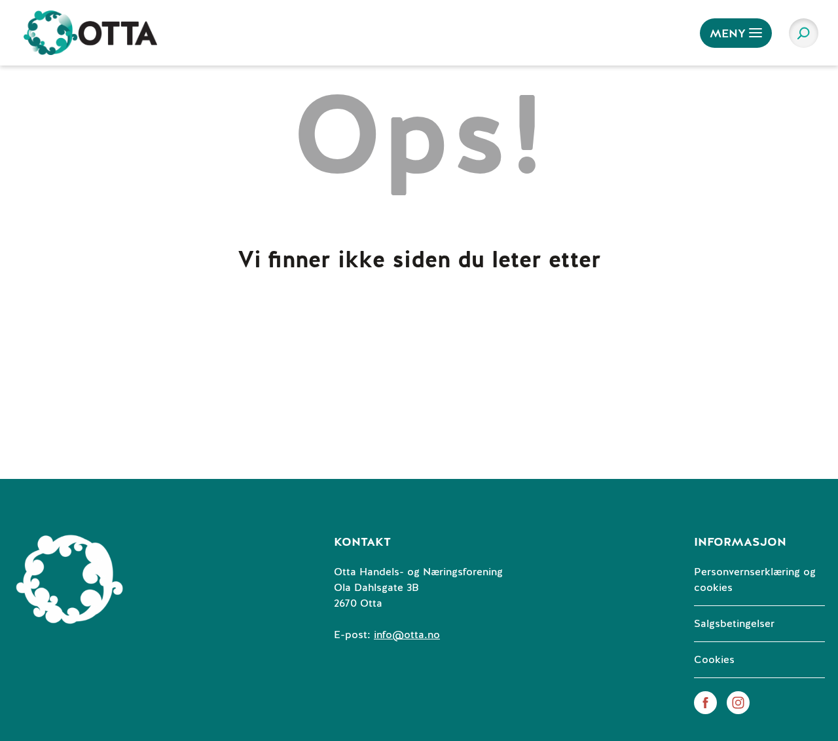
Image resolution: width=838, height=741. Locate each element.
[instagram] (738, 702)
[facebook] (705, 702)
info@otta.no (407, 635)
